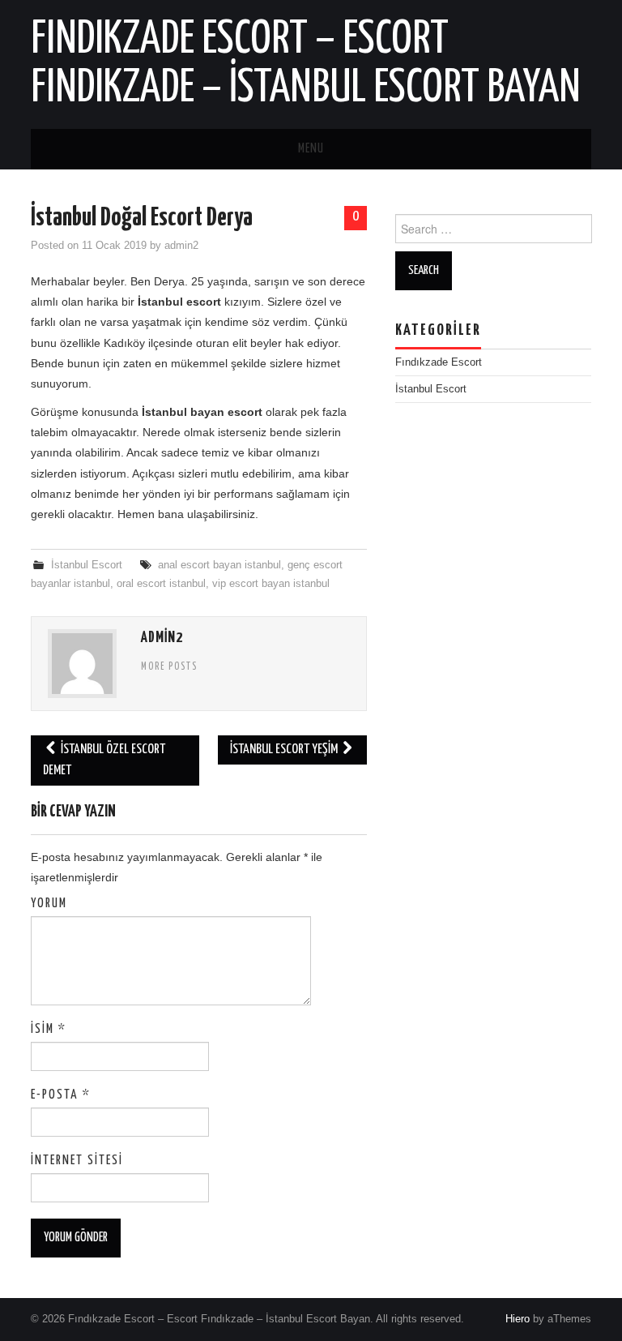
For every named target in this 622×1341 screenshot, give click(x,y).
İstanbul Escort (86, 565)
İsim (48, 1029)
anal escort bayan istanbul (219, 565)
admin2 (181, 245)
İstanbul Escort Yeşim (285, 749)
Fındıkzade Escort (438, 362)
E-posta (61, 1095)
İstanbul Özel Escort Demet (103, 760)
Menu (311, 149)
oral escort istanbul (161, 583)
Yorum (49, 904)
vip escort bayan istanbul (271, 583)
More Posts (169, 667)
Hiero (517, 1319)
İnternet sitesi (77, 1161)
